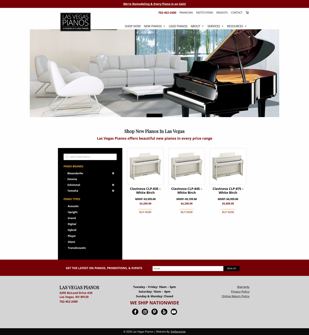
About (195, 26)
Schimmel (73, 185)
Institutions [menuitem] (204, 12)
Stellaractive (178, 331)
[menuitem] (246, 12)
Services (213, 26)
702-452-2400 (69, 301)
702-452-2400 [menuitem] (167, 12)
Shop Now (133, 26)
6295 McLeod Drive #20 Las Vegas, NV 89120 (76, 295)
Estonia (72, 179)
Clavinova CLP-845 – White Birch (186, 191)
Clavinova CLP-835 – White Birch (145, 191)
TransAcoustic (77, 248)
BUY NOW (145, 212)
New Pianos (153, 26)
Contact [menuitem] (237, 12)
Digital (72, 224)
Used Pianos (178, 26)
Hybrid (72, 230)
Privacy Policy (240, 291)
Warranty (243, 287)
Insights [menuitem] (222, 12)
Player (72, 236)
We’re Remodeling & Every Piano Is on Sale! (154, 4)
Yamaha (72, 190)
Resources (235, 26)
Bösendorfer (75, 173)
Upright (73, 212)
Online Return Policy (235, 296)
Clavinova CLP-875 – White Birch (228, 191)
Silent (71, 242)
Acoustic (73, 206)
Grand (72, 218)
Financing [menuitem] (186, 12)
